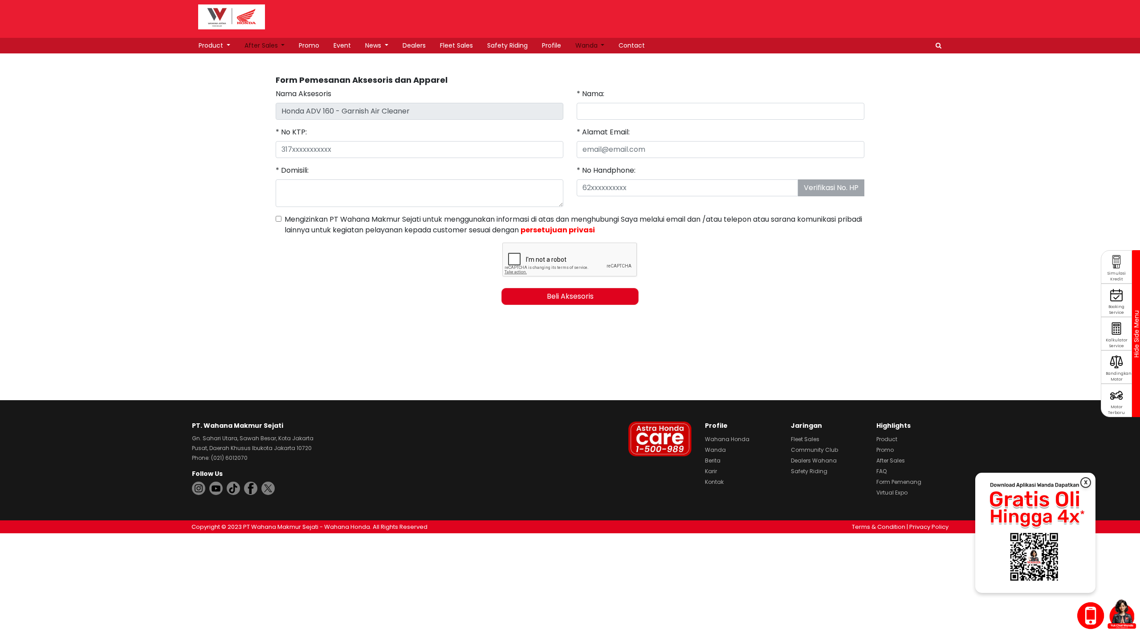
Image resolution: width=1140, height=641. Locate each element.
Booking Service (1116, 309)
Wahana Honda (727, 439)
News (374, 45)
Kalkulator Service (1117, 343)
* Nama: (590, 94)
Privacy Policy (929, 527)
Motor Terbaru (1116, 409)
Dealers (414, 45)
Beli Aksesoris (570, 296)
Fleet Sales (456, 45)
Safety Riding (507, 45)
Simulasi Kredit (1116, 276)
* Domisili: (292, 170)
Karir (711, 471)
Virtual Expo (892, 492)
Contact (632, 45)
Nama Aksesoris (303, 94)
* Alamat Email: (603, 132)
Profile (551, 45)
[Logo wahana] (231, 16)
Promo (309, 45)
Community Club (814, 450)
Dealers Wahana (814, 460)
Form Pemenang (898, 482)
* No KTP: (291, 132)
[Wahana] (231, 16)
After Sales (262, 45)
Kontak (714, 482)
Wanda (587, 45)
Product (212, 45)
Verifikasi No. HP (831, 188)
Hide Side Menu (1136, 333)
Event (342, 45)
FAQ (881, 471)
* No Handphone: (606, 170)
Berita (713, 460)
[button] (938, 45)
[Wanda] (1121, 614)
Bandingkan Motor (1119, 376)
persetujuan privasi (558, 230)
